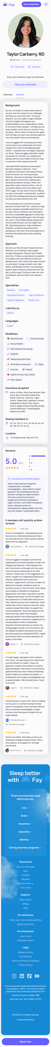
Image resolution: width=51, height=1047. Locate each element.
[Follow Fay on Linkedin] (22, 976)
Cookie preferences (25, 1019)
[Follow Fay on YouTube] (37, 976)
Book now (25, 1041)
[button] (46, 4)
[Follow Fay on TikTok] (29, 976)
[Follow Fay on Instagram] (14, 976)
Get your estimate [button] (25, 84)
